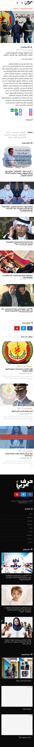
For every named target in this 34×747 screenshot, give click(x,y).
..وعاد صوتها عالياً (25, 737)
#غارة (8, 132)
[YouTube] (17, 328)
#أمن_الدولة (12, 137)
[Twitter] (23, 328)
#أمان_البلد (22, 137)
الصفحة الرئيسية (27, 8)
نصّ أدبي (30, 542)
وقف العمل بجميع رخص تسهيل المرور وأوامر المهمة (19, 370)
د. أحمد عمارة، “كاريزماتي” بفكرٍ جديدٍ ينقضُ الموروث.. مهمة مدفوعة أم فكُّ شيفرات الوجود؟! (19, 173)
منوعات (30, 531)
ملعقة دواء (27, 709)
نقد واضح (30, 521)
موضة (31, 528)
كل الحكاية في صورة (23, 681)
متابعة (29, 366)
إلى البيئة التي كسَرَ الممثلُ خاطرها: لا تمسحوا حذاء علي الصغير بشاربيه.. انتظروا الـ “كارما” (18, 610)
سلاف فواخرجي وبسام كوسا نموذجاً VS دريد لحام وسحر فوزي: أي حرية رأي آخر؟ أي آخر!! (17, 642)
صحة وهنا (30, 524)
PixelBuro (30, 502)
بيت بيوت (30, 538)
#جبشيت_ (15, 132)
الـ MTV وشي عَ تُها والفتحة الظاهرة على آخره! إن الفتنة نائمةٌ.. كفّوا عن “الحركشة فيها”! (18, 577)
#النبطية (7, 135)
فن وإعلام (30, 517)
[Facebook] (30, 328)
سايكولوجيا (29, 535)
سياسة (31, 513)
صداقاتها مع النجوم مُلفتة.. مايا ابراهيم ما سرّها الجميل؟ (17, 276)
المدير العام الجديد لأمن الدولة (22, 411)
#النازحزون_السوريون (18, 135)
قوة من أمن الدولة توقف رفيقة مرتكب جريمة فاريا (19, 454)
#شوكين (22, 132)
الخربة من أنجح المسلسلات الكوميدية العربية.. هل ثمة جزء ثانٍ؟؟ (19, 243)
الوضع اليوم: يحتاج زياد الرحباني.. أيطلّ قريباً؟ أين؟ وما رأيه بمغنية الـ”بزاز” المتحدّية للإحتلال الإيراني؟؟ (17, 208)
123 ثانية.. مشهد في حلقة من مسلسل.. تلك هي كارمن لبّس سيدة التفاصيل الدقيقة (17, 310)
